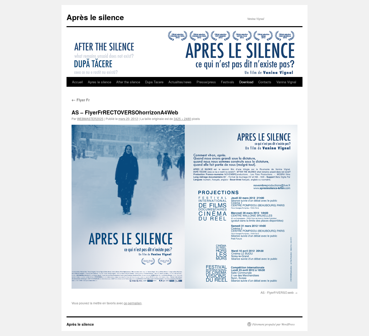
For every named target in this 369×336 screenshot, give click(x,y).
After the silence (128, 81)
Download (246, 81)
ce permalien (133, 303)
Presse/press (206, 81)
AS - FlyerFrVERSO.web (277, 292)
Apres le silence (99, 81)
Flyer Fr (81, 99)
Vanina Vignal (286, 81)
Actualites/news (180, 81)
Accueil (77, 81)
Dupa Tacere (154, 81)
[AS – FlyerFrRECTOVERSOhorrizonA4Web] (184, 207)
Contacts (264, 81)
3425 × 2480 (182, 118)
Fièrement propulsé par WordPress (273, 324)
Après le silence (95, 17)
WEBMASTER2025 (90, 118)
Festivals (227, 81)
